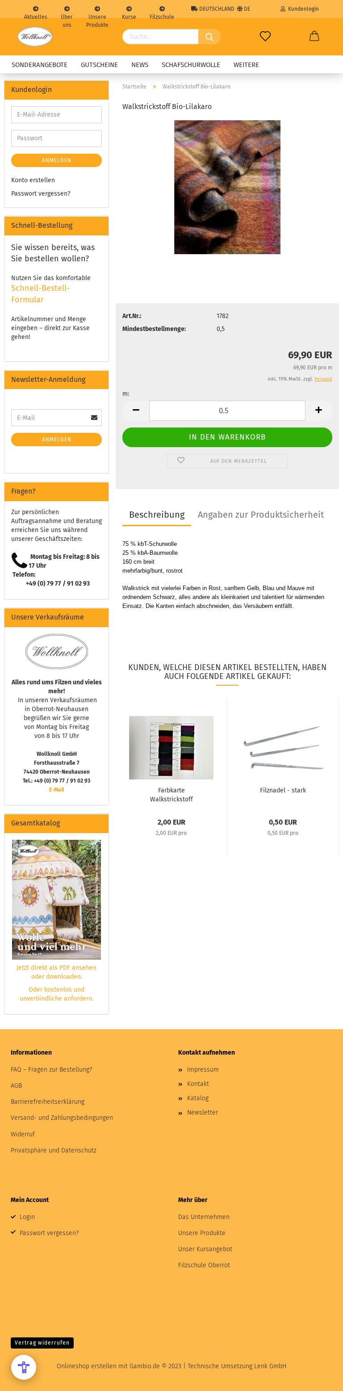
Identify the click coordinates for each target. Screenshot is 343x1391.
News (139, 65)
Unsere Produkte (97, 16)
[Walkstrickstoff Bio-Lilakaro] (227, 187)
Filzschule (162, 16)
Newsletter (202, 1112)
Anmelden (56, 160)
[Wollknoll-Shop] (35, 36)
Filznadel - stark (283, 790)
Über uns (67, 16)
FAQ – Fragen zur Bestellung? (51, 1069)
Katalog (198, 1098)
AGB (16, 1085)
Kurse (129, 16)
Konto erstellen (33, 180)
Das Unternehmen (204, 1217)
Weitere (246, 65)
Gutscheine (99, 65)
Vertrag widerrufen (42, 1343)
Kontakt (198, 1084)
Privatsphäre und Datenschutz (53, 1150)
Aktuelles (35, 16)
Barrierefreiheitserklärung (47, 1102)
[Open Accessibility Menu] (23, 1367)
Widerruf (23, 1134)
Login (27, 1217)
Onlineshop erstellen (87, 1366)
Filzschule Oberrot (204, 1265)
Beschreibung (156, 514)
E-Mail (56, 790)
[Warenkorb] (314, 36)
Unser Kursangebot (205, 1249)
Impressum (203, 1069)
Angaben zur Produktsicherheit (261, 514)
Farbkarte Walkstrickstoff (171, 794)
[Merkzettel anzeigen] (265, 36)
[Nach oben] (318, 1377)
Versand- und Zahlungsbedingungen (62, 1118)
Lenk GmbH (270, 1366)
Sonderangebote (39, 65)
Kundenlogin (302, 9)
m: (125, 394)
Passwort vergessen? (40, 193)
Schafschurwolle (191, 65)
